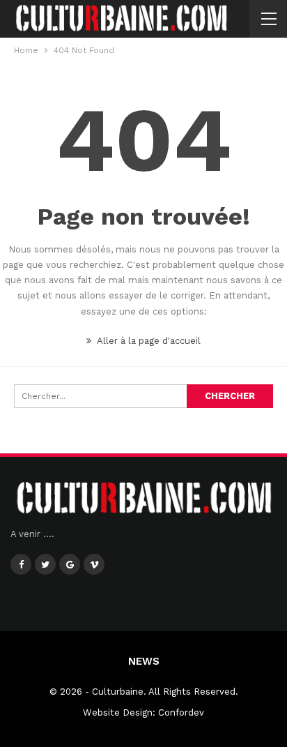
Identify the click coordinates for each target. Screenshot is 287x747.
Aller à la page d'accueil (148, 340)
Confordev (181, 712)
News (144, 661)
